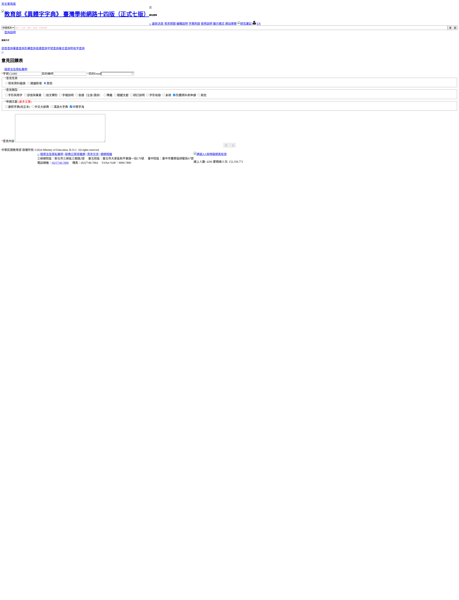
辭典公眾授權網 (75, 154)
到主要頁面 (8, 3)
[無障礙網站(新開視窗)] (210, 154)
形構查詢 (30, 48)
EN (259, 23)
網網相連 (106, 154)
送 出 (229, 145)
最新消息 (158, 23)
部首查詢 (7, 48)
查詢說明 (10, 32)
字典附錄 (194, 23)
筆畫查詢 (18, 48)
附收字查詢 (77, 48)
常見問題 (170, 23)
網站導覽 (231, 23)
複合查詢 (64, 48)
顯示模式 (218, 23)
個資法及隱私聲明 (15, 69)
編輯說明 (182, 23)
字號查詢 (53, 48)
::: (150, 23)
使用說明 (206, 23)
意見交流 (93, 154)
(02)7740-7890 (60, 162)
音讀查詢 (41, 48)
